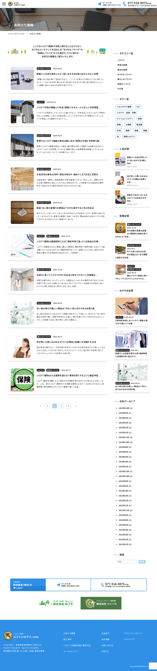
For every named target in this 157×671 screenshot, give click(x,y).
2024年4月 (123, 461)
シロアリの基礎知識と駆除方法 (77, 645)
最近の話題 (122, 69)
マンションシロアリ (125, 118)
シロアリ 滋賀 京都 (126, 112)
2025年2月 (123, 432)
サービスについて (71, 651)
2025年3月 (123, 427)
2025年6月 (123, 417)
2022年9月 (123, 515)
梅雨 (128, 130)
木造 (119, 130)
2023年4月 (123, 490)
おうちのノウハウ (124, 74)
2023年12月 (124, 471)
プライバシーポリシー (133, 633)
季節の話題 (122, 64)
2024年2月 (123, 466)
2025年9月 (123, 413)
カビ (138, 106)
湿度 (136, 130)
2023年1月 (123, 505)
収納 (119, 124)
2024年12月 (124, 437)
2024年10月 (124, 442)
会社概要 (106, 639)
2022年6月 (123, 524)
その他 (120, 88)
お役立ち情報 (69, 633)
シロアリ (121, 60)
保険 (140, 118)
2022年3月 (123, 539)
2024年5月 (123, 456)
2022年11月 (124, 510)
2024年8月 (123, 447)
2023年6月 (123, 486)
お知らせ (105, 651)
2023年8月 (123, 481)
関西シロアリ (129, 136)
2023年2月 (123, 500)
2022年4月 (123, 534)
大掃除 (128, 124)
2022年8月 (123, 520)
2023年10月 (124, 476)
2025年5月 (123, 422)
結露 (145, 130)
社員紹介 (106, 633)
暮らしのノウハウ (124, 79)
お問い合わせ (107, 645)
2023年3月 (123, 495)
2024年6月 (123, 451)
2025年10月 (124, 408)
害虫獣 (139, 124)
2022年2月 (123, 544)
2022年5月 (123, 529)
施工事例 (67, 639)
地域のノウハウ (123, 84)
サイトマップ (129, 639)
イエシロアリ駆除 (124, 106)
